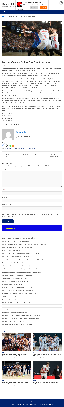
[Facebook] (3, 145)
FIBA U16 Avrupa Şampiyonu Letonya (12, 250)
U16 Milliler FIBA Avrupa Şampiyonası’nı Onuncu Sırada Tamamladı (20, 253)
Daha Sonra (34, 8)
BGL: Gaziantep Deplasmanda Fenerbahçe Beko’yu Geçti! (46, 155)
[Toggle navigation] (4, 12)
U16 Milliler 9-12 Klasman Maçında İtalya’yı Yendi (15, 256)
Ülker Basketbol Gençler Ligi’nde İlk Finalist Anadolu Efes (15, 383)
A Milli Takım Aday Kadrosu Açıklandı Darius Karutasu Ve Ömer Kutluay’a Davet (23, 259)
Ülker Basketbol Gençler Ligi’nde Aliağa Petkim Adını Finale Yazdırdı (47, 355)
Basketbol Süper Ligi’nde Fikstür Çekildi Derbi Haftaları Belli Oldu (20, 293)
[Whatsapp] (10, 145)
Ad (3, 190)
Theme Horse (33, 404)
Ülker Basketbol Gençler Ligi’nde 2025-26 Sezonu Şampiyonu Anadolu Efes (14, 355)
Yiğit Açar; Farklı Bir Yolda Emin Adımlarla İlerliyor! (45, 383)
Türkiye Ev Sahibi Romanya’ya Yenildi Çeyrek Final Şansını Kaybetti (20, 269)
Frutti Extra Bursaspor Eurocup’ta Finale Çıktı (17, 155)
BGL (5, 331)
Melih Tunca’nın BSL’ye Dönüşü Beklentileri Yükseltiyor (17, 287)
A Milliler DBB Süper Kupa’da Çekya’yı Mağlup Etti (15, 241)
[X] (7, 145)
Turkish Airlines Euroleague (29, 148)
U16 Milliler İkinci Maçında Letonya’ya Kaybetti (15, 281)
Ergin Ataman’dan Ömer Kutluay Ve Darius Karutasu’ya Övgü (18, 238)
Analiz (34, 380)
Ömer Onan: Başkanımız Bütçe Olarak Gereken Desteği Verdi (18, 247)
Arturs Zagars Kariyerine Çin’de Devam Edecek (15, 309)
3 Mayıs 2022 (5, 65)
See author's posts (24, 136)
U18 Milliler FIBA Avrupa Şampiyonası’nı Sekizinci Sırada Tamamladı (21, 315)
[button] (61, 2)
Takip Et (44, 8)
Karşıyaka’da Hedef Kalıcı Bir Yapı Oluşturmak (14, 312)
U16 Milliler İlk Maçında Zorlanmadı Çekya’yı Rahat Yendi (17, 290)
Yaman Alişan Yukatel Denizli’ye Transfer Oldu (14, 278)
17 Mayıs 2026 (5, 358)
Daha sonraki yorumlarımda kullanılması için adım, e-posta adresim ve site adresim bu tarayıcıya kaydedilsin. (30, 215)
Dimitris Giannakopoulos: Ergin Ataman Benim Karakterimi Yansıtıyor (21, 272)
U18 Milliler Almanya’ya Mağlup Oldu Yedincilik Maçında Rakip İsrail (20, 318)
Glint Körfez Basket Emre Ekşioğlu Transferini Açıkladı (17, 284)
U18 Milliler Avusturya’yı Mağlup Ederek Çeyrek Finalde (17, 324)
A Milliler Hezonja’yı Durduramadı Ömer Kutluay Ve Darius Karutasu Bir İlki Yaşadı (24, 244)
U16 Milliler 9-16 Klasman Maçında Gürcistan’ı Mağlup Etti (17, 266)
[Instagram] (32, 402)
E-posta (5, 197)
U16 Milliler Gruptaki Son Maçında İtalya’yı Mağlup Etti (17, 275)
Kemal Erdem (12, 65)
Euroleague (19, 148)
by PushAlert (20, 9)
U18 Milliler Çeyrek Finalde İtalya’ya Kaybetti (14, 321)
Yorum (5, 169)
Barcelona (5, 59)
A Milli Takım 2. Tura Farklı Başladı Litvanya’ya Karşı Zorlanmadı (19, 235)
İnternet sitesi (6, 204)
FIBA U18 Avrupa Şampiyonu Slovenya (12, 306)
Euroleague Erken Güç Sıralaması (11, 300)
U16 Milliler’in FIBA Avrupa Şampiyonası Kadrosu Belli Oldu (18, 303)
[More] (13, 145)
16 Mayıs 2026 (36, 358)
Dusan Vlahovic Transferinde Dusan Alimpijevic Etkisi (16, 263)
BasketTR (8, 4)
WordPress (50, 404)
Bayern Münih (12, 59)
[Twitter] (34, 402)
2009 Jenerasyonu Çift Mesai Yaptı (11, 296)
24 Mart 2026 (36, 386)
